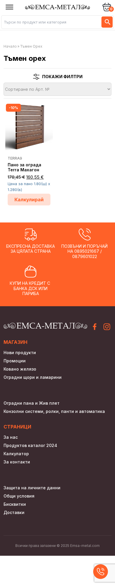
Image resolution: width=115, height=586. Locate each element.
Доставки (14, 512)
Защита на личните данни (32, 487)
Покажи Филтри (62, 76)
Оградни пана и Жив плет (32, 403)
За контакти (17, 461)
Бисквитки (15, 504)
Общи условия (19, 495)
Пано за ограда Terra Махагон (24, 167)
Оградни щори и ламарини (33, 377)
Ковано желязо (20, 368)
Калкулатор (16, 453)
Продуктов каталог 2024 (30, 445)
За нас (11, 437)
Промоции (15, 360)
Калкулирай (29, 199)
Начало (10, 46)
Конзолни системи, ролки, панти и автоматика (54, 411)
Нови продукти (20, 352)
